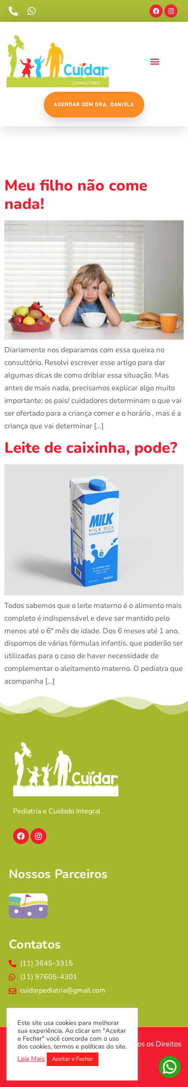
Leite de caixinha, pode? (90, 448)
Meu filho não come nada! (75, 194)
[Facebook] (156, 10)
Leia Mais (31, 1059)
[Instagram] (171, 10)
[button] (154, 61)
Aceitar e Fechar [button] (72, 1059)
